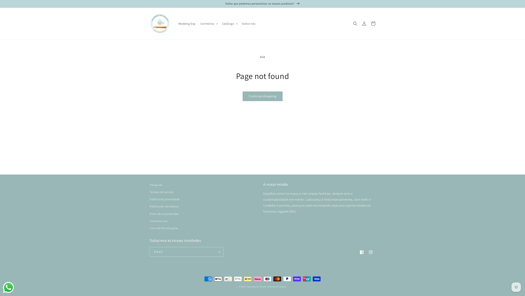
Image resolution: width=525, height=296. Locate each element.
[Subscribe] (218, 252)
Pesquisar (156, 185)
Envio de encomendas (164, 214)
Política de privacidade (165, 199)
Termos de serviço (161, 192)
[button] (208, 23)
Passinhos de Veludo (256, 286)
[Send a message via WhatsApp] (8, 287)
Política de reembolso (164, 206)
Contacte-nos (159, 221)
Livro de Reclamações (164, 228)
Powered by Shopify (277, 286)
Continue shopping (262, 96)
